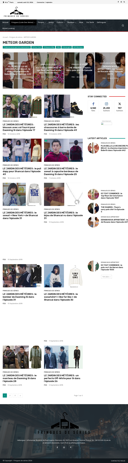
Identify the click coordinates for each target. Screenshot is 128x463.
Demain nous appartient (110, 63)
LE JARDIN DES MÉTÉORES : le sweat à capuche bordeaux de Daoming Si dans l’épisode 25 (61, 171)
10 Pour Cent (36, 47)
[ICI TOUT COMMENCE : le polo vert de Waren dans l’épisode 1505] (93, 266)
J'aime (93, 102)
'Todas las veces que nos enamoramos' (17, 47)
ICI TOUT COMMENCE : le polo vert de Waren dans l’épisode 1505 (112, 267)
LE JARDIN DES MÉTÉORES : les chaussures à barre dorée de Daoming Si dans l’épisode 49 (61, 127)
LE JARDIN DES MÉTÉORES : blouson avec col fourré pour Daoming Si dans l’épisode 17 (19, 127)
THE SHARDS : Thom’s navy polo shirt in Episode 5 (112, 209)
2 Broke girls (66, 47)
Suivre (106, 102)
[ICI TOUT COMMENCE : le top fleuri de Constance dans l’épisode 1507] (49, 70)
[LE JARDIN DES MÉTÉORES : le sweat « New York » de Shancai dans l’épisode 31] (22, 194)
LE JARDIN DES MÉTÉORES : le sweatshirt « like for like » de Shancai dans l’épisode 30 (61, 297)
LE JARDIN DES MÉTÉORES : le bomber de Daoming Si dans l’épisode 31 (19, 297)
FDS (4, 134)
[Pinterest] (70, 447)
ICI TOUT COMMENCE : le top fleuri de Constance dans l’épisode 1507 (112, 195)
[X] (124, 1)
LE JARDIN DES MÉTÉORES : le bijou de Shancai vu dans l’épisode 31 (63, 215)
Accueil (5, 37)
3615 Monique (78, 47)
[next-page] (20, 395)
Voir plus (105, 277)
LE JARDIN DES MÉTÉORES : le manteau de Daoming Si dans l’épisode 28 (19, 378)
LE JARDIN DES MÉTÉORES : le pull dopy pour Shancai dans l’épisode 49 (22, 171)
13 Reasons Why (49, 47)
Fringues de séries (15, 37)
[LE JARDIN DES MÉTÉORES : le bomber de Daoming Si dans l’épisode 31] (22, 275)
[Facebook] (118, 1)
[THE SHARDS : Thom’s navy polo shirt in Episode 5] (79, 70)
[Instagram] (121, 1)
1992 (58, 47)
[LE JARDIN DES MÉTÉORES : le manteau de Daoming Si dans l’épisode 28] (22, 357)
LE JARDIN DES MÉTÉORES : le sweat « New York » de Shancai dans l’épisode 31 (20, 215)
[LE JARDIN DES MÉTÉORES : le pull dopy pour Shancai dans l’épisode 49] (22, 150)
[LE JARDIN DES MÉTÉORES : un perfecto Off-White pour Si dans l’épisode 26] (63, 357)
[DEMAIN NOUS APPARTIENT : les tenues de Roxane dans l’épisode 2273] (110, 70)
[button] (123, 25)
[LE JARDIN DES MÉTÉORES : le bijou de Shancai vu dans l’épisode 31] (63, 194)
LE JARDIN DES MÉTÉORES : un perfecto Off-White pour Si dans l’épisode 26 (62, 378)
